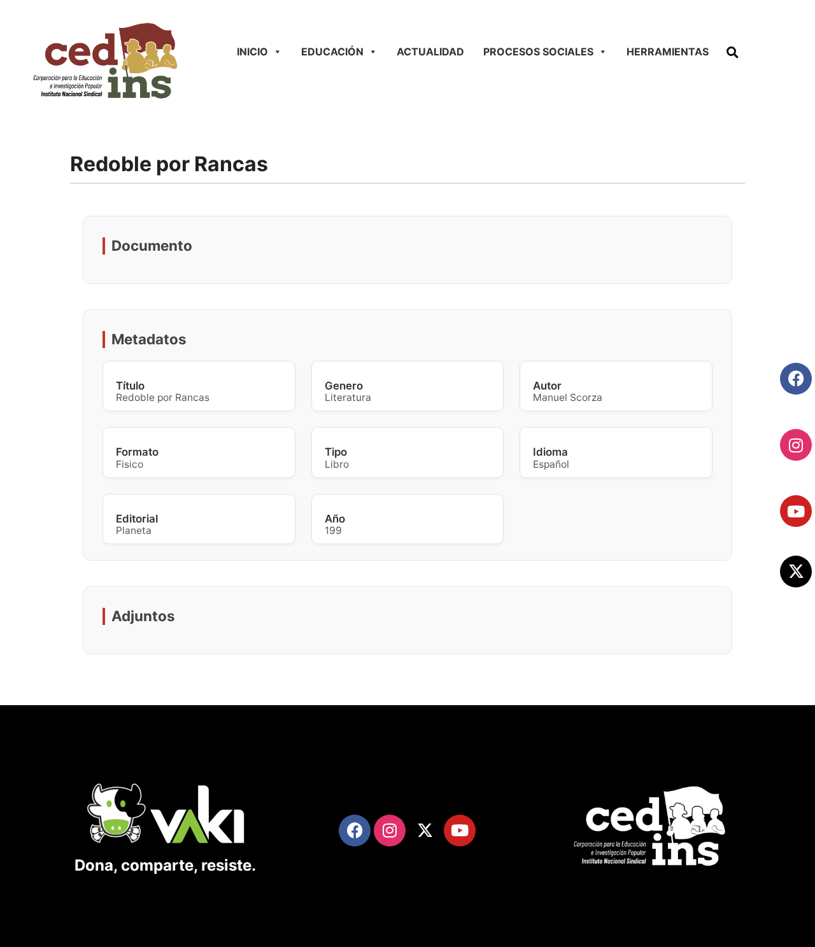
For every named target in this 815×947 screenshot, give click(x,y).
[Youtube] (796, 511)
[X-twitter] (796, 571)
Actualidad (430, 51)
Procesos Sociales (538, 51)
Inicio (252, 51)
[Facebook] (796, 379)
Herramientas (668, 51)
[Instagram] (796, 445)
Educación (332, 51)
